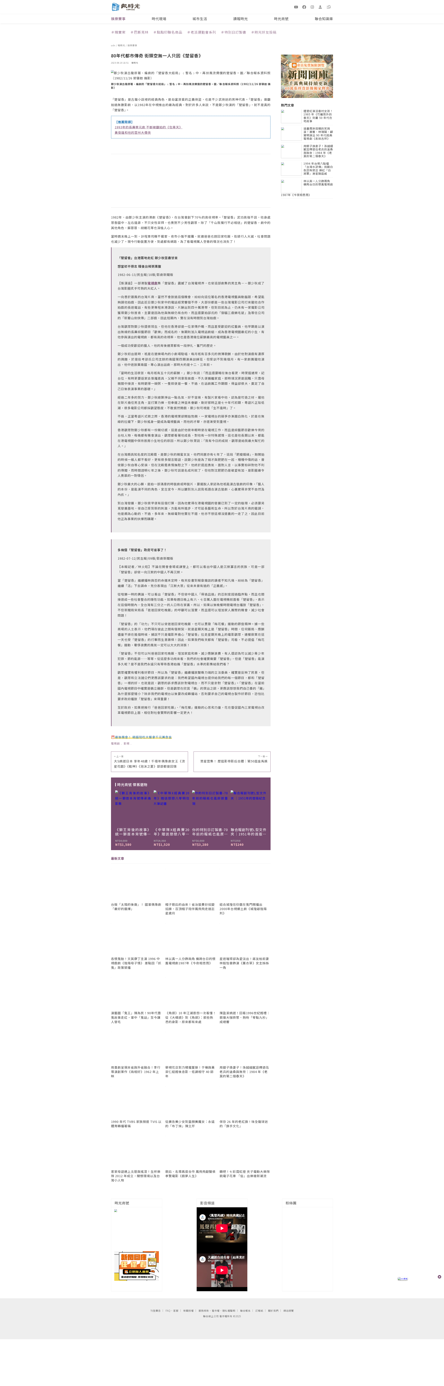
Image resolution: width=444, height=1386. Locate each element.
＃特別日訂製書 (233, 32)
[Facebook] (304, 6)
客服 (175, 1310)
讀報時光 (240, 18)
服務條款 (204, 1310)
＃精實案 (118, 32)
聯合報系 (245, 1310)
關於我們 (273, 1310)
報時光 (122, 45)
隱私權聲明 (228, 1310)
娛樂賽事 (118, 18)
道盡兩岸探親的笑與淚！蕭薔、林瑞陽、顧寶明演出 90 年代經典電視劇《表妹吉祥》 (318, 134)
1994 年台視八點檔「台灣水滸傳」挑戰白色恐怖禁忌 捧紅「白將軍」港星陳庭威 (318, 169)
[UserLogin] (320, 6)
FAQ (168, 1310)
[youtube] (296, 6)
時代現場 (159, 18)
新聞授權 (188, 1310)
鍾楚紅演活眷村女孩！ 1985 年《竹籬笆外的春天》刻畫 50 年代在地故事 (318, 116)
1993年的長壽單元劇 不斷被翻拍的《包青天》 (148, 127)
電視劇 (115, 743)
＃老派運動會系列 (201, 32)
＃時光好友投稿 (263, 32)
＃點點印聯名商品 (167, 32)
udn (113, 45)
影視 (127, 743)
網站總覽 (288, 1310)
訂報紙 (259, 1310)
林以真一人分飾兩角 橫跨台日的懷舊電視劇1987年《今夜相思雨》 (307, 188)
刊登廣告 (155, 1310)
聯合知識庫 (324, 18)
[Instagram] (312, 6)
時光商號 (281, 18)
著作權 (216, 1310)
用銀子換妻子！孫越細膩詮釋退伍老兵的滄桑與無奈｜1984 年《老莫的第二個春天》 (318, 151)
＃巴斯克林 (139, 32)
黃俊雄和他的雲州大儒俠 (133, 132)
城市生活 (200, 18)
